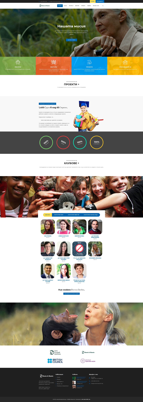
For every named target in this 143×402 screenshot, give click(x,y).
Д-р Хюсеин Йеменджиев (95, 236)
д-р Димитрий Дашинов (47, 258)
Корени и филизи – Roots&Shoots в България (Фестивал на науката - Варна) (82, 387)
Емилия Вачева (79, 236)
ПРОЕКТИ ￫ (71, 84)
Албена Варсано (64, 236)
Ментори (47, 214)
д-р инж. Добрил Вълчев (48, 281)
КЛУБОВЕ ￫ (71, 163)
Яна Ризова (47, 236)
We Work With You (86, 399)
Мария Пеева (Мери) (64, 280)
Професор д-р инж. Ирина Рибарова (79, 281)
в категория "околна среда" (91, 214)
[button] (69, 55)
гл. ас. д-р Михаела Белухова (79, 258)
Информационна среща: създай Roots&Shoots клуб (82, 382)
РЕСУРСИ (18, 67)
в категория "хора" (58, 214)
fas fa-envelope (52, 232)
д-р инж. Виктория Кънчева (63, 258)
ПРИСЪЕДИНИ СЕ (125, 67)
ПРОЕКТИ (89, 67)
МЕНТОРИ (53, 67)
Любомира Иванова (95, 258)
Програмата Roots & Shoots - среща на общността (81, 378)
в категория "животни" (73, 214)
